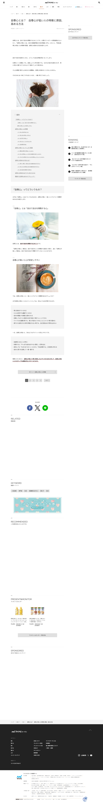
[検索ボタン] (99, 2)
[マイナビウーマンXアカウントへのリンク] (88, 755)
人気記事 (14, 491)
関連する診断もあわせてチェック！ (25, 176)
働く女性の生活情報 (35, 785)
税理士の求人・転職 (35, 792)
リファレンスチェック (79, 796)
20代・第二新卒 (50, 790)
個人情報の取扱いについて (52, 745)
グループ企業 (58, 799)
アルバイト (34, 777)
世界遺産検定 (59, 785)
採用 (53, 799)
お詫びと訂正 (37, 755)
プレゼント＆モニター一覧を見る (37, 635)
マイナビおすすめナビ (16, 763)
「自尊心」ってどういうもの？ (24, 119)
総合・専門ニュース (45, 783)
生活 (22, 13)
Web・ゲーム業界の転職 (41, 790)
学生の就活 (34, 775)
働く (17, 6)
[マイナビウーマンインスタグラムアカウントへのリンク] (79, 755)
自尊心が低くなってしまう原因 (24, 148)
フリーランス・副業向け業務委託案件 (72, 777)
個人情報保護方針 (64, 799)
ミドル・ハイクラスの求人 (77, 775)
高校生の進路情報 (35, 781)
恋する (35, 6)
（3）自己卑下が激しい (22, 138)
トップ (11, 6)
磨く (29, 6)
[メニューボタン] (3, 2)
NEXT (47, 380)
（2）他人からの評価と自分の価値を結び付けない (28, 166)
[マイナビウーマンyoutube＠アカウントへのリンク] (91, 755)
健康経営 (55, 796)
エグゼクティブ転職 (70, 790)
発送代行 (50, 796)
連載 (53, 6)
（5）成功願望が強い (22, 144)
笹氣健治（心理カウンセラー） (18, 28)
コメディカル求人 (61, 792)
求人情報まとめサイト (36, 783)
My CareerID (61, 786)
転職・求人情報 (63, 775)
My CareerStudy (53, 786)
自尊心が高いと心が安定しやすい (24, 125)
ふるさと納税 (46, 786)
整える (23, 6)
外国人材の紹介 (49, 793)
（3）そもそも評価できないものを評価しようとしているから (30, 157)
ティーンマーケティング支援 (71, 783)
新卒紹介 (56, 790)
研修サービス (34, 796)
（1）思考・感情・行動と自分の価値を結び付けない (28, 163)
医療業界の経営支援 (41, 793)
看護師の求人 (53, 792)
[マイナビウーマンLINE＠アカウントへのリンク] (83, 755)
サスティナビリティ (48, 799)
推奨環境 (36, 752)
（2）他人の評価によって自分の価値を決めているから (29, 154)
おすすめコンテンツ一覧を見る (80, 38)
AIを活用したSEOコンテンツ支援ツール (48, 788)
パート (38, 777)
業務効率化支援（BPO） (42, 796)
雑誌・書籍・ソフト (44, 785)
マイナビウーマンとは (51, 741)
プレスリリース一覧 (38, 745)
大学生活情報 (80, 783)
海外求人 (69, 775)
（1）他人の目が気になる (23, 132)
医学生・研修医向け (55, 775)
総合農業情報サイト (67, 785)
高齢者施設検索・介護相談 (62, 788)
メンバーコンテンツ (67, 6)
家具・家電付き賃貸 (35, 788)
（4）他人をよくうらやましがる (24, 141)
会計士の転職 (78, 790)
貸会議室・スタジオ (61, 796)
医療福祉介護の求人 (35, 778)
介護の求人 (34, 793)
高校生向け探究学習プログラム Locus (47, 781)
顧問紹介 (42, 792)
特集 (58, 6)
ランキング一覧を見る (80, 178)
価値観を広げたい (33, 491)
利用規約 (48, 743)
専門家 (20, 491)
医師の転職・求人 (69, 792)
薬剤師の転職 (47, 792)
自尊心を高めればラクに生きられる (25, 173)
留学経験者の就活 (40, 775)
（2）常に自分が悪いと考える (23, 135)
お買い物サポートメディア (80, 786)
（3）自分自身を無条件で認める (24, 169)
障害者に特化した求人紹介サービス (57, 777)
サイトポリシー (37, 750)
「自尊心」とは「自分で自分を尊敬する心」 (27, 122)
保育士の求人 (76, 792)
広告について (37, 741)
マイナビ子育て (75, 785)
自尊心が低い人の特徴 (21, 129)
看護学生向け (47, 775)
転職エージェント (62, 790)
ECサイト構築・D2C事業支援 (37, 786)
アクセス (42, 799)
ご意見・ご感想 (49, 748)
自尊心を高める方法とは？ (22, 160)
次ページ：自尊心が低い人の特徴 (37, 372)
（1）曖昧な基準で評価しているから (25, 151)
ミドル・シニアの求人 (45, 777)
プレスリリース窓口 (38, 743)
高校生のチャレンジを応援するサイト (57, 783)
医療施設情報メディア (69, 786)
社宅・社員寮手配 (70, 796)
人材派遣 (33, 790)
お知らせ (36, 748)
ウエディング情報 (52, 785)
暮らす (41, 6)
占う (47, 6)
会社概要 (38, 799)
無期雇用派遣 (82, 792)
